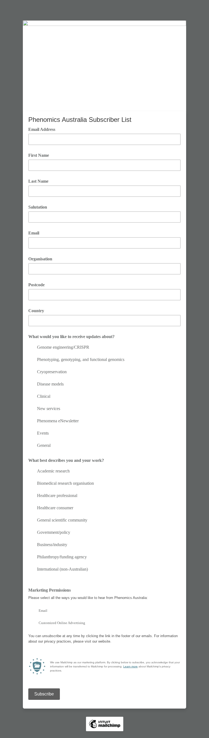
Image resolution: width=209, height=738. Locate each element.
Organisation (40, 259)
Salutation (37, 207)
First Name (38, 155)
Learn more (130, 666)
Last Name (38, 181)
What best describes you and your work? (66, 460)
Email (33, 233)
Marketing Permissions (49, 590)
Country (36, 310)
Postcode (36, 284)
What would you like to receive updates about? (71, 336)
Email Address (43, 129)
